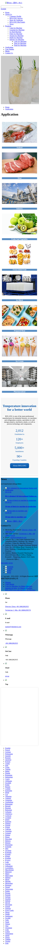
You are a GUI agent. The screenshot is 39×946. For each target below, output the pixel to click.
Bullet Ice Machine (16, 38)
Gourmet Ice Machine (17, 30)
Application (9, 47)
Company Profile (15, 16)
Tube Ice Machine (20, 43)
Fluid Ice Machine (20, 45)
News (12, 24)
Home (7, 12)
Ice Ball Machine (15, 32)
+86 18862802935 (11, 643)
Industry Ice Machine (17, 39)
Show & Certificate (16, 20)
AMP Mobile (9, 584)
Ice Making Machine (25, 588)
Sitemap (8, 582)
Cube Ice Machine (16, 28)
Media (7, 51)
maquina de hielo (11, 588)
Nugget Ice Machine (17, 36)
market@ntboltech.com (18, 537)
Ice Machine (31, 590)
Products (8, 26)
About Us (8, 14)
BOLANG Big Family (17, 22)
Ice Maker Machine (25, 586)
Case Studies (9, 49)
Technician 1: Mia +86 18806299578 (18, 610)
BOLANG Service (16, 18)
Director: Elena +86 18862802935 (17, 606)
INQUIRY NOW (7, 563)
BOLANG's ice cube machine (15, 590)
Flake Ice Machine (16, 34)
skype (7, 676)
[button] (19, 465)
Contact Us (9, 53)
